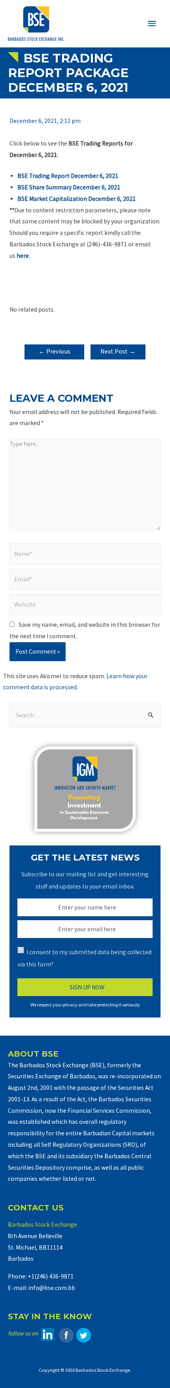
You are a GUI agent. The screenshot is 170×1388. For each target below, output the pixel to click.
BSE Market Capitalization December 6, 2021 (76, 198)
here (23, 255)
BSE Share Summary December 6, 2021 (68, 187)
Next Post (118, 351)
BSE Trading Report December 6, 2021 (67, 176)
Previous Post (54, 353)
